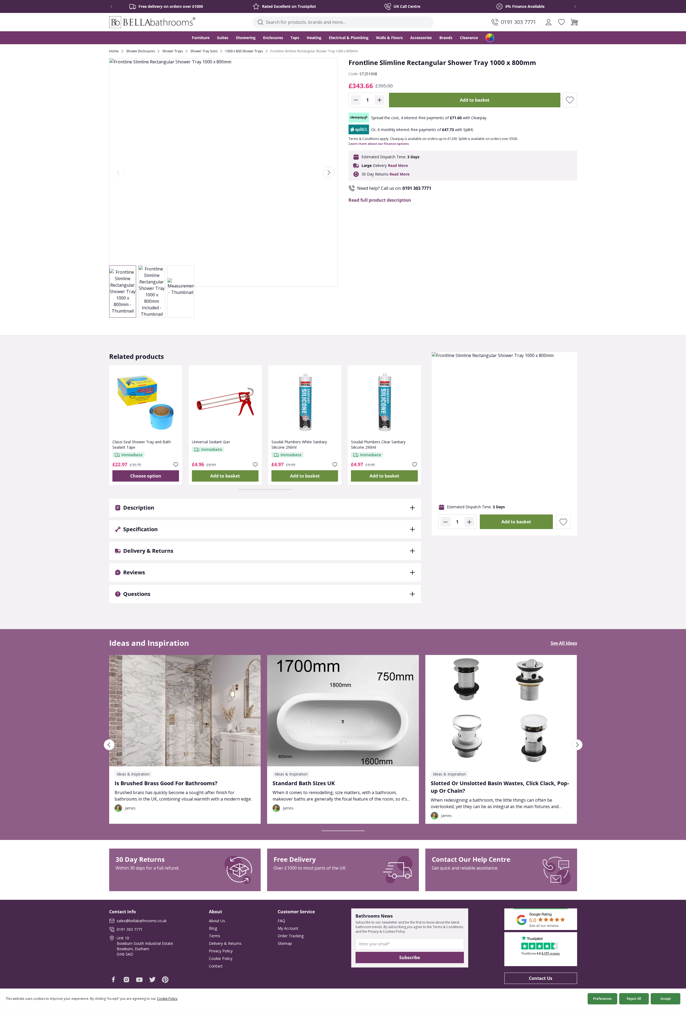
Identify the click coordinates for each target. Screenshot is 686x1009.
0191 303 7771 (416, 188)
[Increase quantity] (379, 100)
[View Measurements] (180, 291)
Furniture (200, 37)
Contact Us (540, 978)
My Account (288, 928)
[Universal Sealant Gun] (225, 401)
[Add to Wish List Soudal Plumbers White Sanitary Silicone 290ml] (335, 464)
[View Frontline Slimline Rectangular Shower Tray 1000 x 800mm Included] (151, 291)
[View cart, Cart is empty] (574, 22)
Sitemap (285, 943)
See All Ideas (564, 643)
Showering (246, 37)
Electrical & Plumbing (348, 37)
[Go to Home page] (152, 22)
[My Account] (548, 22)
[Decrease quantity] (356, 100)
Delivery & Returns (225, 943)
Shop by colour (490, 37)
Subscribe (409, 957)
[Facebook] (113, 979)
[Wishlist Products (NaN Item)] (561, 22)
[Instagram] (126, 979)
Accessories (421, 37)
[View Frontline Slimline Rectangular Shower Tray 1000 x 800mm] (122, 291)
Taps (295, 37)
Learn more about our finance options (379, 143)
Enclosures (273, 37)
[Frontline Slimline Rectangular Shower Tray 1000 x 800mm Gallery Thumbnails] (151, 291)
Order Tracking (291, 935)
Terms (214, 935)
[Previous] (118, 172)
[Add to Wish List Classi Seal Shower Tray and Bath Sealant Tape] (176, 464)
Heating (314, 37)
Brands (445, 37)
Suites (222, 37)
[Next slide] (571, 6)
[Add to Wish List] (570, 100)
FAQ (281, 920)
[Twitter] (152, 979)
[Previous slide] (115, 6)
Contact (216, 966)
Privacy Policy (221, 950)
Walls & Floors (389, 37)
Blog (213, 928)
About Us (217, 920)
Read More (398, 165)
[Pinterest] (165, 979)
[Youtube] (139, 979)
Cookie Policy (220, 958)
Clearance (469, 37)
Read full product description (380, 200)
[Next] (328, 172)
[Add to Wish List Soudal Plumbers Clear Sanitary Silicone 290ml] (414, 464)
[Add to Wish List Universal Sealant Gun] (255, 464)
